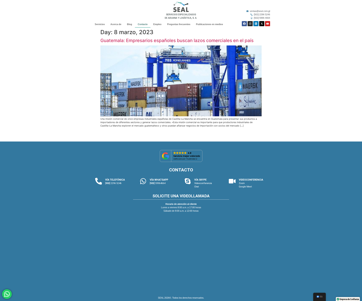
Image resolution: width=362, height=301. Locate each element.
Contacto (143, 24)
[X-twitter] (261, 23)
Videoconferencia (203, 183)
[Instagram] (250, 23)
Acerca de (115, 24)
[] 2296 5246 (113, 183)
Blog (129, 24)
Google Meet (245, 186)
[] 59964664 (157, 183)
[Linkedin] (255, 23)
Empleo (157, 24)
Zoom (242, 183)
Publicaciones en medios (209, 24)
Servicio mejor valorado (186, 156)
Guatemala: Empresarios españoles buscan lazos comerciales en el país (177, 40)
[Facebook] (244, 23)
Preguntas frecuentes (178, 24)
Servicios (100, 24)
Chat (196, 186)
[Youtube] (267, 23)
